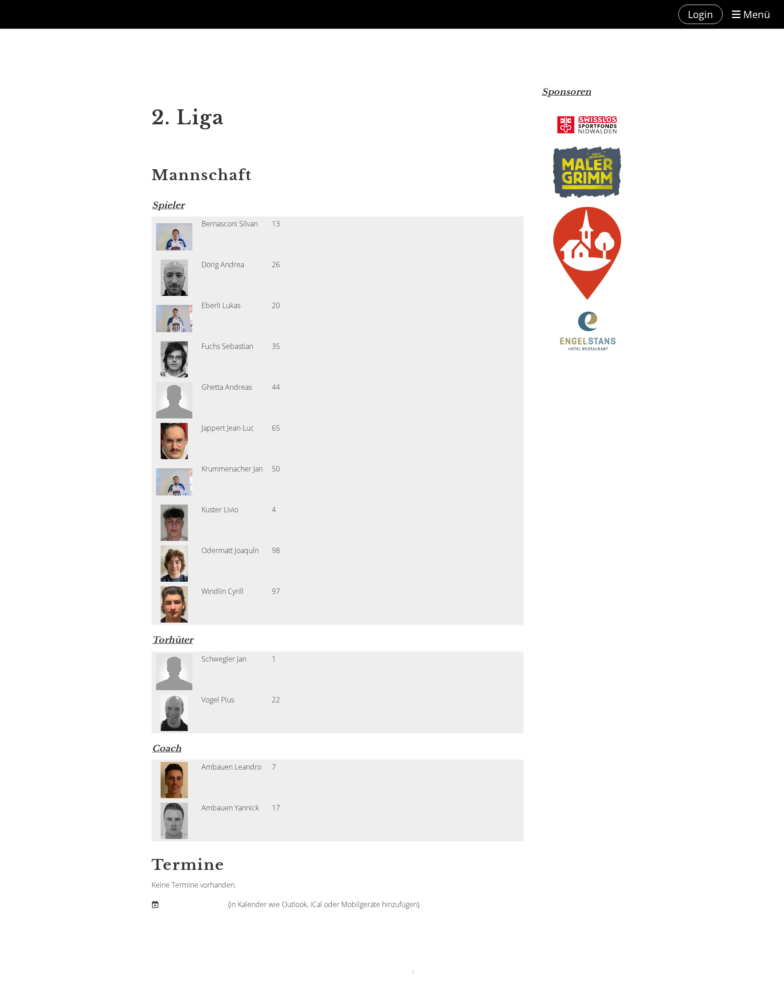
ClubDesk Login (431, 971)
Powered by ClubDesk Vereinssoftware (374, 971)
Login (700, 14)
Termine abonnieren (193, 904)
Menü (755, 14)
